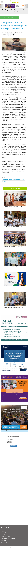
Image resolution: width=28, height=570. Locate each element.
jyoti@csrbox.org (9, 566)
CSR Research (5, 551)
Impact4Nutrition (5, 533)
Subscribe (13, 445)
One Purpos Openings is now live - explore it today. (14, 11)
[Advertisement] (10, 485)
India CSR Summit (6, 536)
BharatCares (4, 534)
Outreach (4, 546)
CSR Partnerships (6, 553)
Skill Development (7, 182)
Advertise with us (6, 550)
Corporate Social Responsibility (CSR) (13, 179)
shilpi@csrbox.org (17, 566)
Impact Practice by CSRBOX (8, 538)
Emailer (3, 548)
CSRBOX (4, 531)
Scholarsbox (4, 540)
